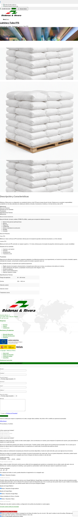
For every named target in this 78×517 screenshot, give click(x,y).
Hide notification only (12, 511)
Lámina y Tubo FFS (9, 23)
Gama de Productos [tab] (5, 208)
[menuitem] (40, 19)
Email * (1, 386)
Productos (5, 337)
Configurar (4, 421)
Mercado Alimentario (8, 334)
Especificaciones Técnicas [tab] (6, 212)
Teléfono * (2, 390)
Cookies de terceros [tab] (5, 435)
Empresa (5, 324)
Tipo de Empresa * (4, 377)
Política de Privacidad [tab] (5, 436)
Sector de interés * (4, 394)
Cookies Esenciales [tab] (4, 432)
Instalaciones (6, 327)
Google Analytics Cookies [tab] (6, 433)
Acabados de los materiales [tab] (6, 209)
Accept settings (3, 511)
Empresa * (2, 373)
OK (0, 421)
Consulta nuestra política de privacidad (9, 506)
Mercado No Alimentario (9, 336)
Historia (5, 326)
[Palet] (39, 80)
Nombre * (2, 369)
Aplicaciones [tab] (3, 206)
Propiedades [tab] (3, 211)
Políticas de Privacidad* (12, 413)
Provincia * (2, 381)
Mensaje (2, 398)
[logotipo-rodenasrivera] (11, 17)
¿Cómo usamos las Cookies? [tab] (7, 430)
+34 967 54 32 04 (6, 8)
